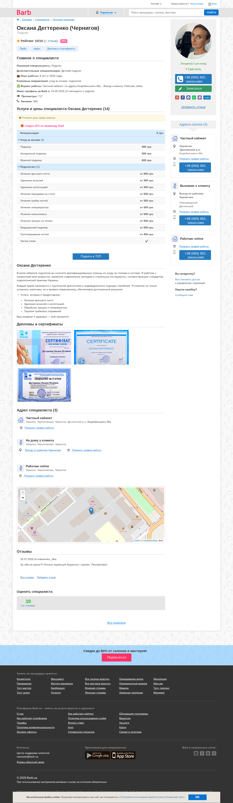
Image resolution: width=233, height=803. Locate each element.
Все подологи (116, 622)
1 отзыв (51, 41)
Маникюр (159, 692)
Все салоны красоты (97, 679)
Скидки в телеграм (130, 731)
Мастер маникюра (62, 683)
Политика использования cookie (87, 718)
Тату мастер (24, 688)
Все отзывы (27, 577)
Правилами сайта (175, 797)
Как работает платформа (32, 718)
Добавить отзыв (46, 577)
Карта (122, 727)
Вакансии (125, 718)
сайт (207, 97)
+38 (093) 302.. (194, 79)
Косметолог (24, 679)
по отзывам (28, 605)
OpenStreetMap (150, 540)
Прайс (23, 48)
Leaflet (137, 540)
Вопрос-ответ (76, 722)
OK (197, 797)
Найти (211, 12)
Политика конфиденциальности (36, 727)
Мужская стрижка (95, 688)
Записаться (193, 88)
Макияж (124, 688)
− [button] (23, 497)
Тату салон (23, 692)
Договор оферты (27, 731)
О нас (20, 713)
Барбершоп (58, 688)
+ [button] (23, 492)
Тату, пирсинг (161, 688)
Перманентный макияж (133, 683)
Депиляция (160, 679)
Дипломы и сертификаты (61, 48)
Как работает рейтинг (81, 713)
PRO (64, 41)
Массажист (57, 679)
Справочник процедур (81, 731)
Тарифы (22, 722)
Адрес (36, 48)
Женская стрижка (95, 692)
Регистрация (196, 4)
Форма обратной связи (30, 762)
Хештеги (124, 722)
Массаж (158, 683)
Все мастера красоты (97, 683)
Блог (71, 727)
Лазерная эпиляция (131, 692)
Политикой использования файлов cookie (142, 797)
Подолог (56, 692)
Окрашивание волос (131, 679)
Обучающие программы (133, 713)
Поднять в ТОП (91, 256)
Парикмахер (24, 683)
